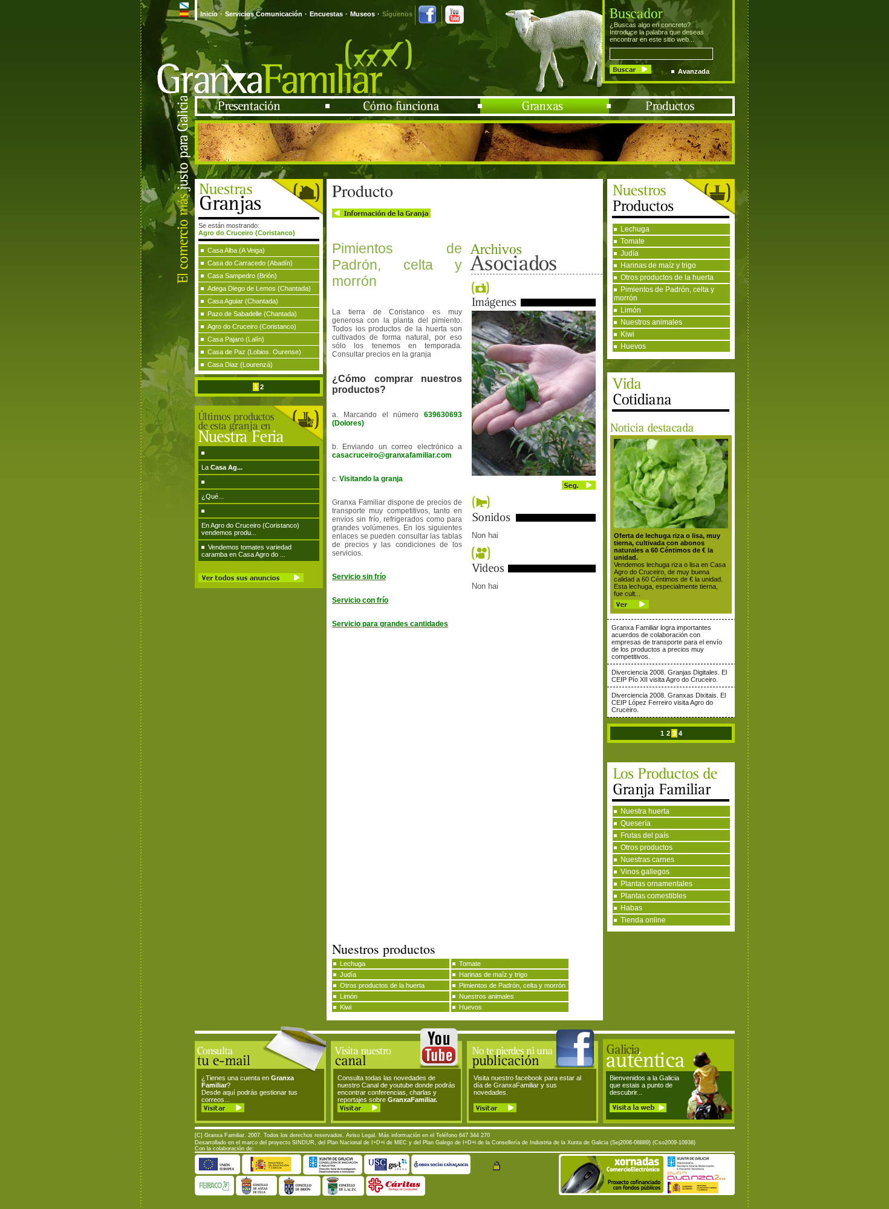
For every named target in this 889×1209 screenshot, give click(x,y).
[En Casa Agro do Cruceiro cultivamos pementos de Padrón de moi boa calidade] (534, 473)
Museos (362, 14)
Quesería (635, 823)
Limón (630, 310)
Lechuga (635, 229)
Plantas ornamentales (656, 884)
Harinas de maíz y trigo (658, 265)
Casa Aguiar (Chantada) (242, 301)
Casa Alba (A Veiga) (236, 250)
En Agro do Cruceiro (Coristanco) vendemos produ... (250, 529)
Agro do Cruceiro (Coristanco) (251, 326)
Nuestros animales (651, 322)
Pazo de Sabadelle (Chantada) (252, 313)
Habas (631, 908)
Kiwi (627, 334)
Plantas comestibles (653, 896)
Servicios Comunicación (263, 14)
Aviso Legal (360, 1135)
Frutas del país (644, 835)
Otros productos (646, 847)
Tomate (632, 241)
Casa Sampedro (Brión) (242, 275)
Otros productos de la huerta (667, 277)
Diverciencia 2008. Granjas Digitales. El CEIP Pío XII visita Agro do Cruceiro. (669, 676)
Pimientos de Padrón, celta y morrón (664, 293)
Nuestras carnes (647, 859)
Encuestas (326, 14)
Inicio (209, 14)
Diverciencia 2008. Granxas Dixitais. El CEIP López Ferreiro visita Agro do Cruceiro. (668, 702)
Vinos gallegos (644, 871)
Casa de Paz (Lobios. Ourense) (254, 351)
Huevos (633, 346)
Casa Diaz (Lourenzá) (240, 364)
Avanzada (693, 71)
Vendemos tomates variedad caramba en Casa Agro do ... (246, 550)
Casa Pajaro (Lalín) (235, 339)
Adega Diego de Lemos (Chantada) (259, 288)
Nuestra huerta (644, 811)
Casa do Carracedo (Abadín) (250, 263)
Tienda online (643, 920)
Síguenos (397, 14)
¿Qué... (212, 496)
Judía (629, 253)
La (222, 467)
